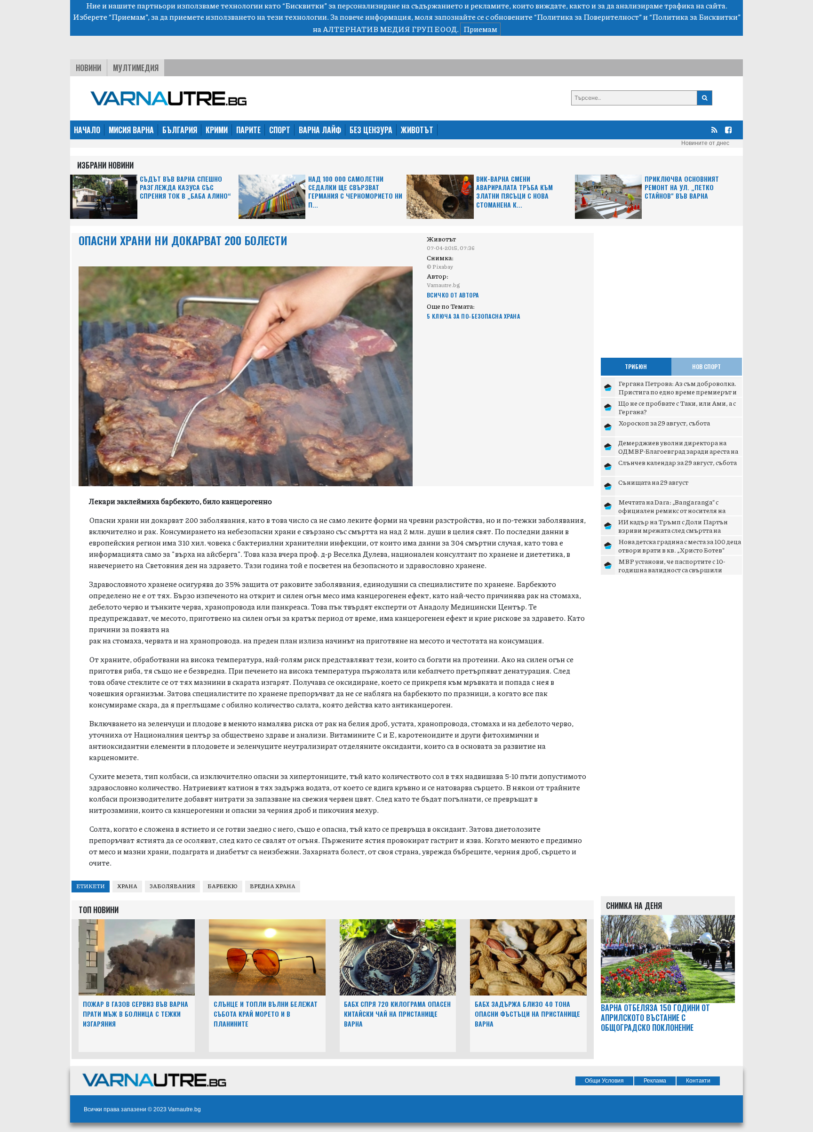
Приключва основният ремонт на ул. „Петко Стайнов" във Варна (682, 188)
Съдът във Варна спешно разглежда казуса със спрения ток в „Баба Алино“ (185, 188)
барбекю (222, 886)
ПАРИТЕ (248, 130)
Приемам (480, 29)
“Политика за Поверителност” (588, 16)
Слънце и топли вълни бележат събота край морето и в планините (266, 1013)
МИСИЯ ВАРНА (131, 130)
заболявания (172, 886)
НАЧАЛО (87, 130)
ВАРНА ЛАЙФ (320, 130)
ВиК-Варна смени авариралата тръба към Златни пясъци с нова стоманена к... (514, 192)
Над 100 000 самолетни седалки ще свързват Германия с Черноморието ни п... (355, 192)
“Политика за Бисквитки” (695, 16)
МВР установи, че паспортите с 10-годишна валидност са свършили (671, 565)
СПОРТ (279, 130)
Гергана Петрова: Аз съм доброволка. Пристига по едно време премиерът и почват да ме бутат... (677, 391)
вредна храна (272, 886)
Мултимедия (136, 67)
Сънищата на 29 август (653, 482)
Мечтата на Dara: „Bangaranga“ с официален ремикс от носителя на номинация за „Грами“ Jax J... (671, 510)
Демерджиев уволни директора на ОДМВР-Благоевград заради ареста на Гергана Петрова (678, 451)
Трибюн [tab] (636, 366)
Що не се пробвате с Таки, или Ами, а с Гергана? (677, 407)
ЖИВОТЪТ (417, 130)
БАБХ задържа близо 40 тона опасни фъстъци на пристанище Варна (527, 1013)
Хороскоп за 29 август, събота (664, 422)
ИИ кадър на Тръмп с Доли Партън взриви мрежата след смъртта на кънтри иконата (673, 530)
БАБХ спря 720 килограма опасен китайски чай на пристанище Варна (397, 1013)
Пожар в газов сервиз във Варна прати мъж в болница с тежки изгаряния (135, 1013)
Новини (88, 67)
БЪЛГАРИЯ (179, 130)
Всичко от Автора (453, 295)
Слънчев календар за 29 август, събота (677, 462)
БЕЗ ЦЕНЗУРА (371, 130)
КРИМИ (217, 130)
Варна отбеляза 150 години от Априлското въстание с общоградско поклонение (655, 1017)
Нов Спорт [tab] (706, 366)
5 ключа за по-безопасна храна (473, 316)
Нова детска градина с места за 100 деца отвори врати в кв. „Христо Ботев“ (679, 545)
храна (127, 886)
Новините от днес (705, 143)
